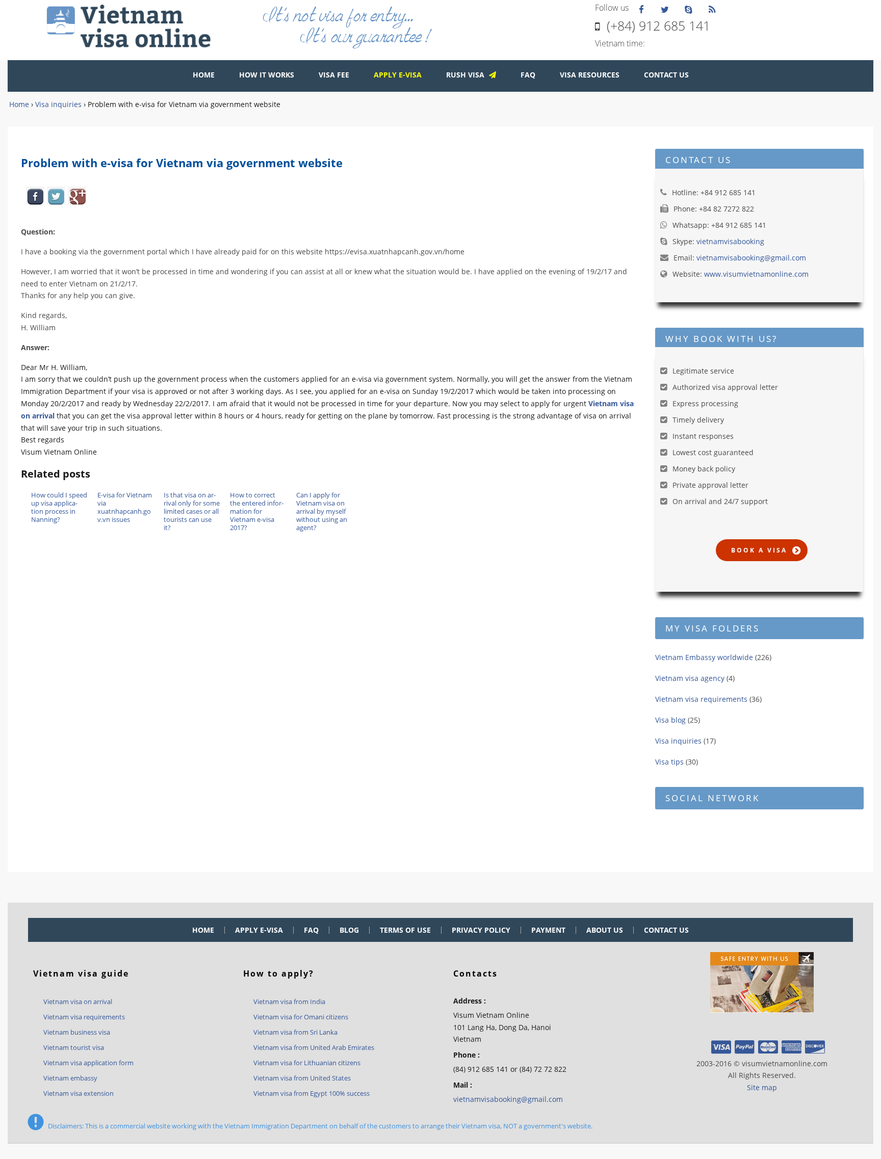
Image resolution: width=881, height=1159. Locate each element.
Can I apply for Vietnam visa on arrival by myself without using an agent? (321, 511)
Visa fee (334, 75)
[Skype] (688, 8)
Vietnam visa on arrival (77, 1001)
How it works (266, 75)
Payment (548, 930)
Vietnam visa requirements (701, 699)
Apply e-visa (259, 930)
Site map (762, 1087)
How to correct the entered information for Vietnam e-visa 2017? (256, 511)
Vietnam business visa (76, 1032)
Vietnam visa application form (88, 1062)
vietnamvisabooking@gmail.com (751, 257)
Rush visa (466, 75)
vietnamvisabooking (730, 241)
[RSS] (711, 8)
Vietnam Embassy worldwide (704, 657)
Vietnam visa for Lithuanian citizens (306, 1062)
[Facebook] (641, 8)
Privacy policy (481, 930)
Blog (349, 930)
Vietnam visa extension (78, 1093)
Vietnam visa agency (689, 678)
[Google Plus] (77, 196)
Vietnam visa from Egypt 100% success (311, 1093)
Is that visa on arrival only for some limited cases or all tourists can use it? (192, 511)
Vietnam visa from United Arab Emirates (313, 1047)
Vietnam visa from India (289, 1001)
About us (604, 930)
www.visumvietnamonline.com (756, 274)
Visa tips (669, 762)
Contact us (666, 75)
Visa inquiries (678, 741)
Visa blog (670, 720)
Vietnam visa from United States (302, 1078)
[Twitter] (665, 8)
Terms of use (405, 930)
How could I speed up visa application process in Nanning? (59, 507)
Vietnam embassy (70, 1078)
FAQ (528, 75)
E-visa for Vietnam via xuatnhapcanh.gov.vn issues (124, 507)
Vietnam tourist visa (73, 1047)
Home (204, 75)
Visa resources (589, 75)
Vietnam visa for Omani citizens (300, 1016)
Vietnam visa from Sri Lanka (295, 1032)
